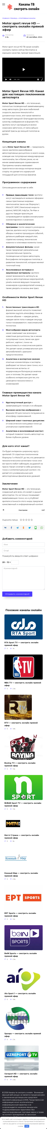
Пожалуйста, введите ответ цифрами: (20, 556)
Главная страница (9, 18)
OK (27, 1126)
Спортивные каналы (27, 18)
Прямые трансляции (16, 195)
